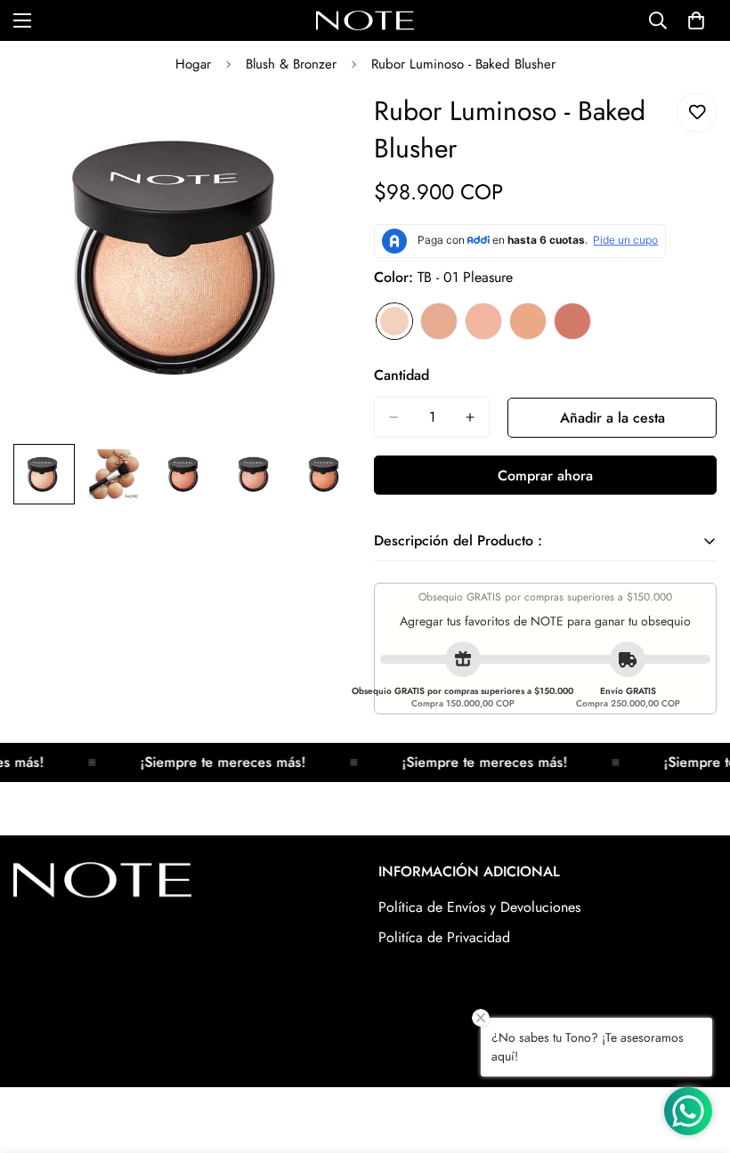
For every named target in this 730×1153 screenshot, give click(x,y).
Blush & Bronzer (291, 64)
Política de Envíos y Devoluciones (479, 907)
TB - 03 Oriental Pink (483, 321)
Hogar (193, 64)
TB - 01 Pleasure (394, 321)
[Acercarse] (318, 126)
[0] (696, 20)
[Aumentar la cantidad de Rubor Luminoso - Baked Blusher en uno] (470, 417)
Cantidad (401, 375)
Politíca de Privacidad (444, 937)
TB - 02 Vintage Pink (439, 321)
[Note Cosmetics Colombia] (365, 20)
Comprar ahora (545, 475)
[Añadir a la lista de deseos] (697, 113)
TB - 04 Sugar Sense (528, 321)
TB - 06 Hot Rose (572, 321)
